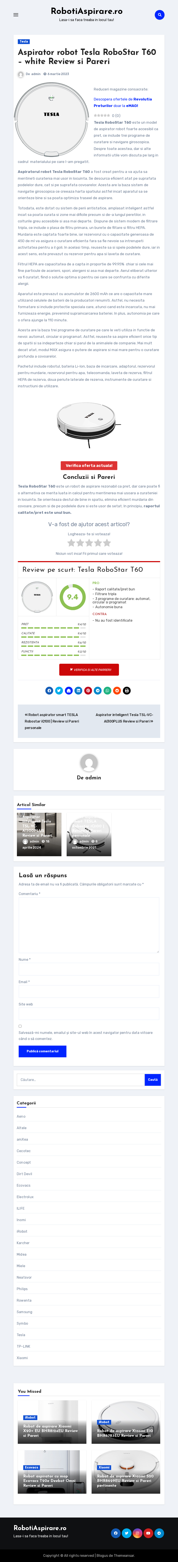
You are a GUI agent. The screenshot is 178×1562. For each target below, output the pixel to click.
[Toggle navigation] (15, 14)
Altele (21, 1128)
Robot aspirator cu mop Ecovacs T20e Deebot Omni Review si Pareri (49, 1481)
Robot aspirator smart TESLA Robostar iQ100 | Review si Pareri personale (52, 721)
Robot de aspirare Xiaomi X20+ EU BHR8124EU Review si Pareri (50, 1431)
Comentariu (29, 894)
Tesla (24, 41)
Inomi (21, 1220)
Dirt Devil (24, 1174)
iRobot (22, 1231)
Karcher (23, 1243)
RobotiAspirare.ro (87, 11)
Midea (21, 1254)
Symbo (22, 1323)
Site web (26, 1004)
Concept (24, 1162)
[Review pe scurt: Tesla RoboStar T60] (37, 597)
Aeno (21, 1116)
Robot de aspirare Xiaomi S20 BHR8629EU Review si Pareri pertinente (125, 1481)
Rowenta (24, 1300)
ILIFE (21, 1208)
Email (24, 982)
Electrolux (25, 1197)
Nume (25, 960)
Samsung (24, 1312)
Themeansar (124, 1556)
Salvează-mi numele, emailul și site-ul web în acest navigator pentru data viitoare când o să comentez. (86, 1036)
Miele (21, 1266)
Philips (22, 1289)
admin (36, 74)
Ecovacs (23, 1185)
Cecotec (24, 1151)
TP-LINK (23, 1346)
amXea (22, 1139)
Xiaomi (22, 1358)
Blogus (102, 1556)
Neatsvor (24, 1277)
